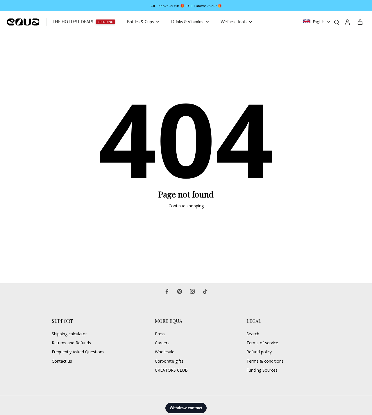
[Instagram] (192, 291)
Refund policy (259, 352)
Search (252, 333)
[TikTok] (205, 291)
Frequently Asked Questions (78, 352)
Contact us (62, 361)
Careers (162, 342)
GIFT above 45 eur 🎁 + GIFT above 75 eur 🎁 (186, 5)
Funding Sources (262, 370)
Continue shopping (186, 206)
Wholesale (164, 352)
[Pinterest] (179, 291)
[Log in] (347, 22)
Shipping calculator (69, 333)
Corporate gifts (169, 361)
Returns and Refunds (71, 342)
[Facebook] (166, 291)
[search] (336, 22)
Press (160, 333)
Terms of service (262, 342)
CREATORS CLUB (171, 370)
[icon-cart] (359, 22)
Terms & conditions (265, 361)
